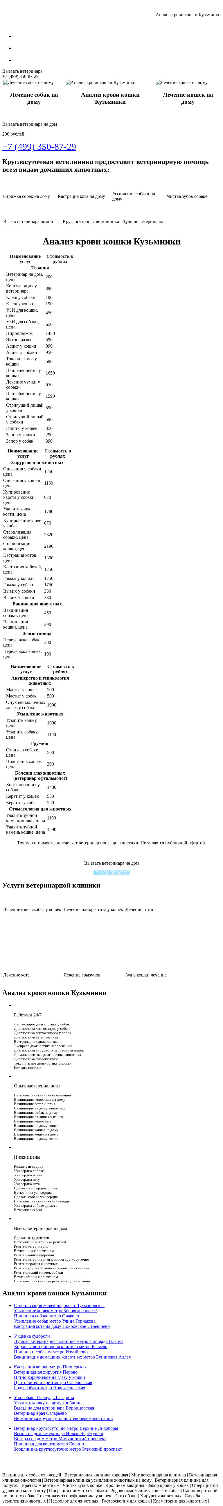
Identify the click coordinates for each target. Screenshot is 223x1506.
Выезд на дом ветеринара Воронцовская (54, 1407)
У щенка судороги (32, 1336)
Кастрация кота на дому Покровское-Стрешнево (62, 1326)
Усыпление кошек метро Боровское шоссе (55, 1310)
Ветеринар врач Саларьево (40, 1413)
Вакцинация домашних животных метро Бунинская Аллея (72, 1357)
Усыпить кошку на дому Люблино (48, 1402)
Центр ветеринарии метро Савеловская (53, 1382)
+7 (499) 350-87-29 (111, 872)
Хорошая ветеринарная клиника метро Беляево (60, 1346)
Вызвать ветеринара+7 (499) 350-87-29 (22, 74)
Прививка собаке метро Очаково (46, 1315)
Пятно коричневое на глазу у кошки (49, 1377)
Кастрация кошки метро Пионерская (50, 1366)
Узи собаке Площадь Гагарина (44, 1397)
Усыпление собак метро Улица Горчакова (55, 1321)
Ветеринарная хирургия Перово (46, 1372)
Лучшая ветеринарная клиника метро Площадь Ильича (68, 1341)
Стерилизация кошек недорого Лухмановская (59, 1305)
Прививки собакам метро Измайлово (51, 1351)
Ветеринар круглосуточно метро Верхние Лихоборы (66, 1428)
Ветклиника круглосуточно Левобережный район (63, 1418)
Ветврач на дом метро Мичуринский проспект (60, 1438)
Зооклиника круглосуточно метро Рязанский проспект (68, 1449)
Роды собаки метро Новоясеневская (49, 1387)
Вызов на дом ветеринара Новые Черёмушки (58, 1433)
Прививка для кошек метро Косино (49, 1443)
